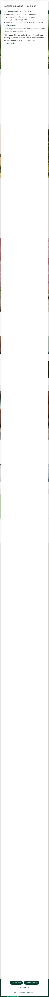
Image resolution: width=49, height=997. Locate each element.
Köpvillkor (31, 992)
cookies (16, 11)
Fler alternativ (24, 987)
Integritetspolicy (10, 43)
